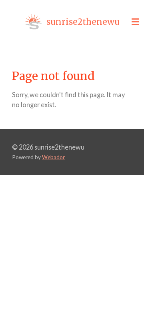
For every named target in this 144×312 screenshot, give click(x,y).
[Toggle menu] (135, 22)
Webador (53, 157)
